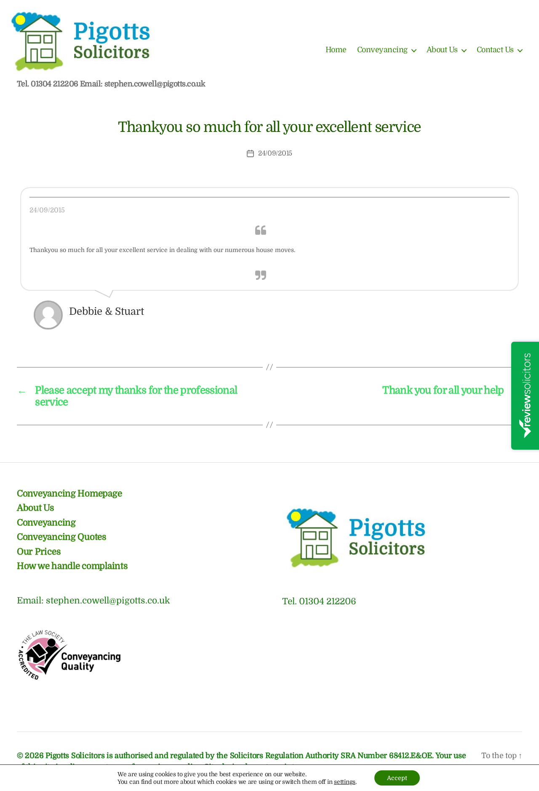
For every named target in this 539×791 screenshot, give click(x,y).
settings (344, 781)
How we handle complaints (72, 566)
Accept (397, 778)
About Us (442, 50)
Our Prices (39, 552)
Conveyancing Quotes (62, 537)
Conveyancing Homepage (69, 493)
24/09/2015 (275, 153)
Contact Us (495, 50)
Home (336, 50)
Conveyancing (382, 50)
